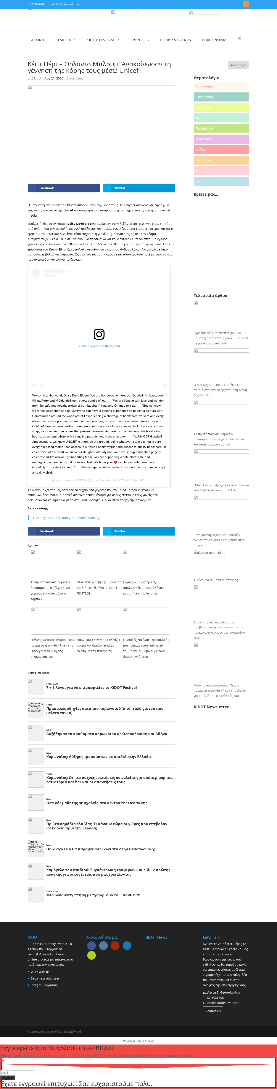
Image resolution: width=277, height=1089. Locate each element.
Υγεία (199, 181)
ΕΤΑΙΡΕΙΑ (63, 40)
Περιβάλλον (204, 128)
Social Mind (72, 1031)
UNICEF (81, 480)
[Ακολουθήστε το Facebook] (223, 4)
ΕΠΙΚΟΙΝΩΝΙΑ (214, 40)
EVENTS (138, 40)
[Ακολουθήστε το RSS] (246, 4)
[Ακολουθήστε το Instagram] (231, 4)
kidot (37, 78)
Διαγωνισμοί (205, 86)
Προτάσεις (203, 160)
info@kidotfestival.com (222, 1003)
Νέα (198, 118)
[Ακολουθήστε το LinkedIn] (238, 4)
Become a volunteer (45, 978)
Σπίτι (199, 170)
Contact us (213, 1011)
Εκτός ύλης (75, 78)
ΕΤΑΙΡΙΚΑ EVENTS (175, 40)
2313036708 (215, 997)
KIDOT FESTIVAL (101, 40)
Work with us (40, 972)
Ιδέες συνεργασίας (44, 985)
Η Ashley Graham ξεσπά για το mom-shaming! (66, 518)
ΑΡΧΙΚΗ (37, 40)
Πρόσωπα (202, 149)
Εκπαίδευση (204, 97)
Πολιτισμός (204, 139)
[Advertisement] (224, 255)
